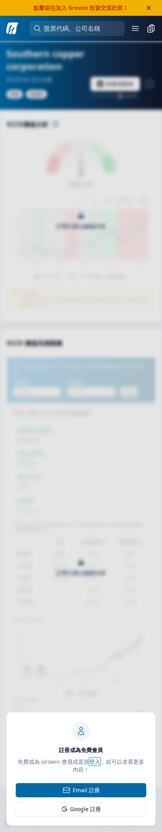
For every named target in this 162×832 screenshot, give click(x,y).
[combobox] (81, 28)
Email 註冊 (86, 790)
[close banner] (148, 7)
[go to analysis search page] (12, 28)
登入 (94, 761)
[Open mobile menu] (135, 28)
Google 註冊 (85, 809)
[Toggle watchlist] (151, 28)
